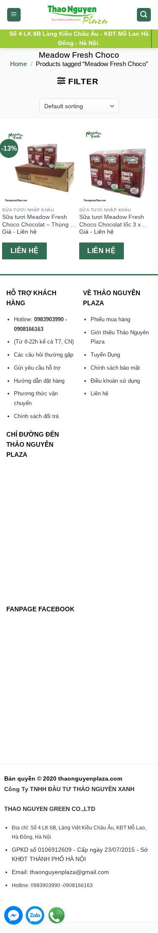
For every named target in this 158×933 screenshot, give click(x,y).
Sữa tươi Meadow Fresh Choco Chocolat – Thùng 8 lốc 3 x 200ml (38, 221)
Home (18, 63)
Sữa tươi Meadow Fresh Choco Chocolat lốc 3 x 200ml (111, 221)
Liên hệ (25, 250)
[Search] (144, 15)
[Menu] (14, 15)
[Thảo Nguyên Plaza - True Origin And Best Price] (79, 14)
